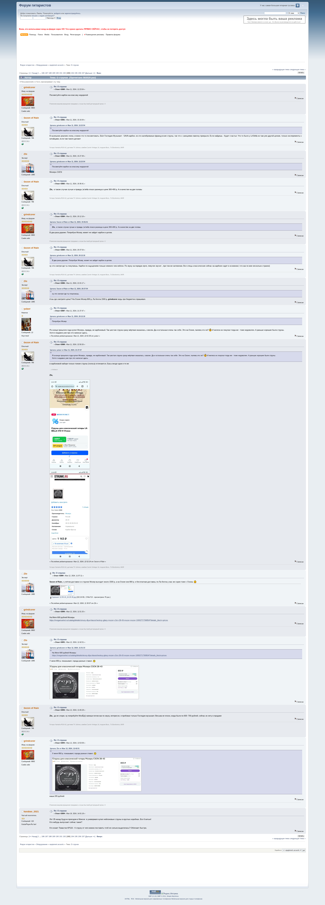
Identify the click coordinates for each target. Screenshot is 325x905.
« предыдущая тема (280, 69)
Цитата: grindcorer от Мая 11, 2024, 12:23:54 (67, 125)
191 (60, 73)
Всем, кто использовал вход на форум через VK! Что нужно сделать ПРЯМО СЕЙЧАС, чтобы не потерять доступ (72, 29)
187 (46, 73)
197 (83, 73)
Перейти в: (278, 850)
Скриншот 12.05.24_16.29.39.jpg (63, 597)
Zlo (25, 154)
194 (72, 73)
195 (76, 73)
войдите (57, 13)
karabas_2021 (31, 811)
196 (79, 73)
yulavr (27, 309)
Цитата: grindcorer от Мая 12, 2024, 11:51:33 (67, 648)
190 (57, 73)
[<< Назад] (33, 73)
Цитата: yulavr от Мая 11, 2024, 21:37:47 (66, 350)
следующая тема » (298, 69)
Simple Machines (173, 896)
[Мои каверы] (22, 144)
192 (64, 73)
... (40, 73)
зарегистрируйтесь (72, 13)
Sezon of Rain (31, 118)
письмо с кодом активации (42, 16)
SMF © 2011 (161, 896)
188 (50, 73)
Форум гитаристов (35, 5)
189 (53, 73)
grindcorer (29, 87)
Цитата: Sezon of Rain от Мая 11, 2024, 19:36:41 (69, 222)
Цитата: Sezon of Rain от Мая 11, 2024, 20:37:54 (69, 289)
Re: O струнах (60, 86)
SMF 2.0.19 (152, 896)
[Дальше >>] (90, 73)
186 (43, 73)
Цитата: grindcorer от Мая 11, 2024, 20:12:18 (67, 255)
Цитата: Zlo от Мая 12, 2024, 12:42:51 (64, 748)
